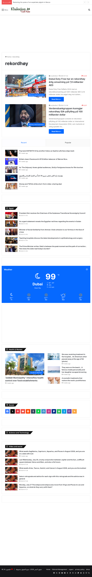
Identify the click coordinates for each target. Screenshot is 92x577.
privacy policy (79, 569)
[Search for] (89, 10)
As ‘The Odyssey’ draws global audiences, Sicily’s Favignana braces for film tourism (51, 167)
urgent (71, 569)
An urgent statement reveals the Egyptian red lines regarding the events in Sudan (50, 221)
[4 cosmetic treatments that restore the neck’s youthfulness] (54, 380)
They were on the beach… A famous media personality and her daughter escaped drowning (74, 369)
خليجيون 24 (7, 569)
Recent (24, 143)
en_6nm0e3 (54, 76)
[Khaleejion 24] (20, 9)
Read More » (56, 99)
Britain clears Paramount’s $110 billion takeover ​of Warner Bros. (43, 159)
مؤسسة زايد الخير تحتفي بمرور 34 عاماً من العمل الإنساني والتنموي (41, 176)
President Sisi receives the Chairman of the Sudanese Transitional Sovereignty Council (52, 213)
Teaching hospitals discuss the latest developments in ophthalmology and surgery (50, 238)
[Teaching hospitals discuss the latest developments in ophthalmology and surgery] (11, 240)
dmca (88, 569)
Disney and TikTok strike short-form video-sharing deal (40, 184)
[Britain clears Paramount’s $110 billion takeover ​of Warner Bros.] (11, 161)
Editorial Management (59, 569)
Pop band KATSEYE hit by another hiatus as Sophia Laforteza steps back (46, 151)
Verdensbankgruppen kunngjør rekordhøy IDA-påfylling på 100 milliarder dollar (66, 111)
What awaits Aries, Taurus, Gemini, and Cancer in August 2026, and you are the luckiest (52, 468)
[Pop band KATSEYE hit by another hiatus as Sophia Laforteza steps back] (11, 153)
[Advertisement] (46, 32)
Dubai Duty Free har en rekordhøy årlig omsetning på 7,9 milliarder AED (67, 82)
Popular (68, 143)
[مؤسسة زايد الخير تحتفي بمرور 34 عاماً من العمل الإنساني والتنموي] (11, 178)
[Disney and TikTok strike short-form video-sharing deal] (11, 186)
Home (9, 57)
